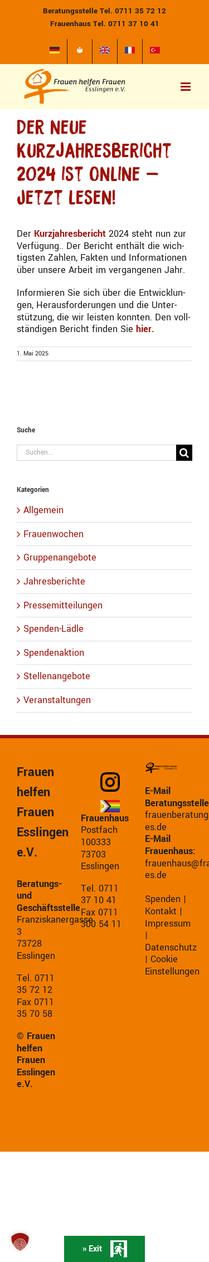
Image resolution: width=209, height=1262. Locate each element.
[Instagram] (114, 782)
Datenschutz (171, 947)
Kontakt (161, 911)
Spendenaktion (53, 653)
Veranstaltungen (57, 700)
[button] (20, 1242)
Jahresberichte (54, 582)
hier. (143, 329)
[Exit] (104, 1249)
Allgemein (43, 510)
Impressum (168, 923)
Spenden (163, 899)
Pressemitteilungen (63, 606)
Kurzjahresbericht (70, 233)
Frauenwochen (53, 534)
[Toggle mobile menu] (186, 86)
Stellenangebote (56, 676)
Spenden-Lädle (53, 629)
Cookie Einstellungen (172, 965)
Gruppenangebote (59, 558)
